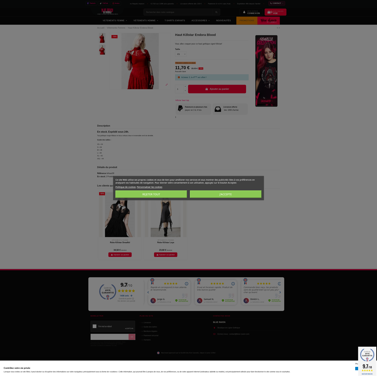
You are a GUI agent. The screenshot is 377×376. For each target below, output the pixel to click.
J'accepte (226, 194)
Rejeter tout (151, 194)
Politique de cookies (125, 186)
